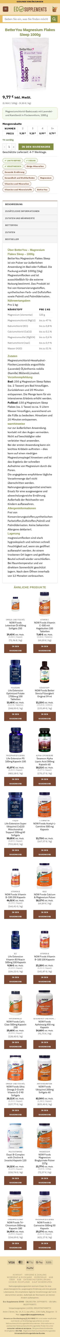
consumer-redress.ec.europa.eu (19, 1328)
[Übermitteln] (54, 19)
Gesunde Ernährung (14, 172)
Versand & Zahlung (35, 1274)
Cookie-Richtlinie (19, 1282)
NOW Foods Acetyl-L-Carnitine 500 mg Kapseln (44, 826)
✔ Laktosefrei (13, 160)
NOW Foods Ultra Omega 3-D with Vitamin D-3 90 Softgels (15, 1091)
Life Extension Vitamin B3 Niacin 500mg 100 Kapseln (15, 959)
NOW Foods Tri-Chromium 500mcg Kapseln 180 (15, 1225)
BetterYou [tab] (11, 225)
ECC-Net (19, 1331)
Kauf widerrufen (42, 1282)
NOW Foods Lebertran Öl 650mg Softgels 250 (15, 625)
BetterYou (42, 189)
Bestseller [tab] (12, 239)
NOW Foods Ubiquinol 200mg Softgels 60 (45, 1089)
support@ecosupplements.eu (32, 1314)
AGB (51, 1277)
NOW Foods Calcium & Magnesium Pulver (44, 896)
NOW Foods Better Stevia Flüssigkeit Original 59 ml (44, 693)
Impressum (40, 1277)
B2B (19, 1279)
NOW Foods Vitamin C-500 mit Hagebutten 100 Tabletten (44, 627)
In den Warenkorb (36, 146)
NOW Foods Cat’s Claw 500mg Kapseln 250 (15, 1024)
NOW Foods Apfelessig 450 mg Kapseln (44, 1024)
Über (12, 1279)
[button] (5, 9)
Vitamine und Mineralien (17, 184)
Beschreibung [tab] (13, 204)
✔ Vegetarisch (13, 166)
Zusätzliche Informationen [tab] (22, 211)
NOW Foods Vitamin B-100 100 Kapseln (44, 958)
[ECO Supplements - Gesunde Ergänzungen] (30, 9)
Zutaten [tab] (10, 232)
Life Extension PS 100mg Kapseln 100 (15, 760)
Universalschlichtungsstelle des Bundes (29, 1333)
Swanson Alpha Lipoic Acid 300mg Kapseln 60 (44, 761)
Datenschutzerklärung (37, 1279)
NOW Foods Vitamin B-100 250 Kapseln (15, 896)
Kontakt (17, 1274)
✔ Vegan (31, 160)
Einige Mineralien (35, 166)
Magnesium (46, 178)
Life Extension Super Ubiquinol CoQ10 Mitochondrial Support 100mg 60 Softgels (15, 829)
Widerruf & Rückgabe (19, 1277)
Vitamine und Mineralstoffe (18, 189)
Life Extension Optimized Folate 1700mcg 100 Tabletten (15, 695)
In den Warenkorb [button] (15, 648)
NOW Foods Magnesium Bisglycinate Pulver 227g (45, 1159)
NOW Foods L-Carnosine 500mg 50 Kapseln (44, 1225)
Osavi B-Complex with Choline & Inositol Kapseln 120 (15, 1157)
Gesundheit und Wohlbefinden (20, 178)
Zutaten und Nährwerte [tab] (20, 218)
